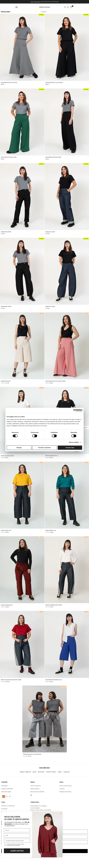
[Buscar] (65, 7)
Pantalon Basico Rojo (51, 455)
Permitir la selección (44, 447)
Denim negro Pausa (6, 306)
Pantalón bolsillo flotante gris (32, 754)
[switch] (34, 435)
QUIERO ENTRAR (17, 851)
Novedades (4, 785)
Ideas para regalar (6, 791)
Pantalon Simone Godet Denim (53, 605)
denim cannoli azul (50, 530)
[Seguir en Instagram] (31, 795)
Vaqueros (43, 11)
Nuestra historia (34, 788)
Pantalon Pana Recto (7, 605)
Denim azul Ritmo (50, 231)
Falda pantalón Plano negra (53, 157)
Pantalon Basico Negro (7, 455)
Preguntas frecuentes (65, 791)
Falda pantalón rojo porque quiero (55, 381)
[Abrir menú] (16, 7)
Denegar (19, 447)
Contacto (62, 788)
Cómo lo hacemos (35, 785)
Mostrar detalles (74, 442)
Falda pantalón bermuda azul (53, 679)
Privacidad (4, 808)
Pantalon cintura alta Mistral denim (11, 679)
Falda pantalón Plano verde (9, 157)
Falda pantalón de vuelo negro (54, 82)
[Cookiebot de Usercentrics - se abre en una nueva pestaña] (74, 410)
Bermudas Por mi (5, 381)
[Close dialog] (60, 813)
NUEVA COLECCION (35, 1)
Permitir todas (70, 447)
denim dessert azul (6, 530)
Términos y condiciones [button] (8, 806)
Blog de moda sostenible (37, 791)
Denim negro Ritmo (6, 231)
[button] (68, 7)
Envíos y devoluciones (65, 785)
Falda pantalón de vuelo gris (9, 82)
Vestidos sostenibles (7, 788)
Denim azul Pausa (50, 306)
